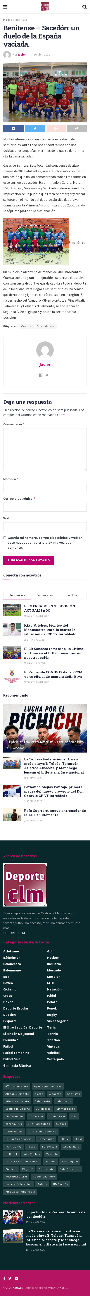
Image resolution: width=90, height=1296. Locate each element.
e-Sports (10, 1021)
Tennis (52, 1034)
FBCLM (64, 1139)
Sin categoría (57, 1021)
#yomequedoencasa (48, 1086)
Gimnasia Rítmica (17, 1065)
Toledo (42, 1184)
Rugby (52, 1015)
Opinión (50, 1161)
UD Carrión (60, 1184)
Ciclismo (9, 989)
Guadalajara (45, 326)
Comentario (14, 424)
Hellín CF (11, 1154)
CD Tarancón (14, 1116)
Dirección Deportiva (42, 1131)
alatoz (39, 1093)
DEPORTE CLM (14, 933)
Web (6, 518)
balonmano (63, 1101)
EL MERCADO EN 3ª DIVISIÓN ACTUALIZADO (49, 608)
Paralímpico (70, 1161)
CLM (74, 1116)
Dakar (8, 1002)
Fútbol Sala (20, 20)
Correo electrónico (19, 498)
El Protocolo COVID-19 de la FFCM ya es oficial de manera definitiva (53, 674)
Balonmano (12, 970)
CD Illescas (43, 1108)
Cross (7, 996)
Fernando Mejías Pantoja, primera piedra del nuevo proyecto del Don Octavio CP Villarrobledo (54, 791)
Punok (52, 1008)
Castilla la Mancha (17, 1108)
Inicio (6, 20)
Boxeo (8, 983)
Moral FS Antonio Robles (22, 1161)
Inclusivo (54, 964)
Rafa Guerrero (70, 1169)
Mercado (54, 970)
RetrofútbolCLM (16, 1176)
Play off (27, 1169)
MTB (50, 983)
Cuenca (26, 326)
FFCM (78, 1139)
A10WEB (18, 1288)
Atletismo (11, 951)
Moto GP (54, 977)
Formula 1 (11, 1040)
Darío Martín (14, 1131)
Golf (50, 951)
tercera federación (18, 1184)
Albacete (55, 1093)
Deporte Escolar (15, 1008)
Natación (54, 989)
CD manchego (65, 1108)
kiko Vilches (32, 1154)
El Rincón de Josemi (19, 1139)
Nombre (11, 479)
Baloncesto (12, 964)
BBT (6, 977)
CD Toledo (36, 1116)
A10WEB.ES (60, 1288)
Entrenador (46, 1139)
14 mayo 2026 (34, 820)
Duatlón (9, 1015)
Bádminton (12, 957)
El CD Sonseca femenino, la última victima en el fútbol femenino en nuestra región (53, 653)
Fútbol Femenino (16, 1053)
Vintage (53, 1046)
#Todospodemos (16, 1086)
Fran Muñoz (13, 1146)
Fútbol (8, 1046)
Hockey (53, 957)
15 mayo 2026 (17, 747)
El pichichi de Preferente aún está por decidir (45, 742)
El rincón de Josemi (18, 1034)
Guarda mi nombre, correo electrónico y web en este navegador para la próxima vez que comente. (45, 543)
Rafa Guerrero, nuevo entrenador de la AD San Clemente (55, 812)
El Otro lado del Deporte (22, 1027)
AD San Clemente (17, 1093)
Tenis (51, 1027)
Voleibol (53, 1053)
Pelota (52, 1002)
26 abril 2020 (42, 54)
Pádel (51, 996)
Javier (22, 54)
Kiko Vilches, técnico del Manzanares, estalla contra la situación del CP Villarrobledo (50, 629)
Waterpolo (55, 1059)
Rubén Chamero (44, 1176)
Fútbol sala (49, 1146)
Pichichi (10, 1169)
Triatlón (53, 1040)
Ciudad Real (57, 1116)
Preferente (46, 1169)
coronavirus (13, 1123)
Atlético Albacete (17, 1101)
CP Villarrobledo (39, 1123)
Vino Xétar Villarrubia (20, 1191)
